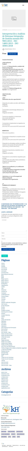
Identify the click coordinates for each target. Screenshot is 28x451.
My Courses (4, 330)
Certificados (5, 446)
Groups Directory (5, 315)
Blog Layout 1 (4, 279)
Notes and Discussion (6, 334)
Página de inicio (5, 340)
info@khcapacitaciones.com (8, 423)
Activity (3, 266)
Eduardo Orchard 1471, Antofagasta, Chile (11, 419)
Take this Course (12, 53)
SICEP (18, 436)
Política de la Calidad (6, 343)
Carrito (3, 286)
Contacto (3, 293)
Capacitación (4, 285)
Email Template (5, 305)
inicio (2, 318)
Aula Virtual (22, 445)
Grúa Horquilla (20, 434)
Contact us (4, 291)
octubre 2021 (4, 383)
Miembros (3, 326)
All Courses (4, 268)
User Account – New (6, 365)
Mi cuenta (3, 324)
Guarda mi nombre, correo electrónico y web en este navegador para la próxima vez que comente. (14, 244)
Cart (2, 288)
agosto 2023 (4, 378)
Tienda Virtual (15, 445)
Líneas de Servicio (5, 319)
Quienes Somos (5, 351)
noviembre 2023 (5, 375)
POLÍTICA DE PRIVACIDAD (8, 346)
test (2, 356)
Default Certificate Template (8, 302)
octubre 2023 (4, 377)
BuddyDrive (4, 283)
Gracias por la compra (6, 312)
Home (2, 316)
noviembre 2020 (5, 385)
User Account (4, 362)
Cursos (3, 301)
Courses (3, 297)
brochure (4, 431)
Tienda (3, 360)
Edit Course (4, 304)
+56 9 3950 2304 (5, 427)
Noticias (4, 445)
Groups (3, 313)
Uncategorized (5, 395)
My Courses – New (6, 332)
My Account (4, 329)
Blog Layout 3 (4, 282)
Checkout (3, 290)
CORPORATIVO (5, 294)
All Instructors (4, 272)
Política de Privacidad (6, 345)
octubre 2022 (4, 380)
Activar (3, 265)
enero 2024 (4, 372)
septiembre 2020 (5, 388)
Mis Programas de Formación (8, 327)
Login (24, 1)
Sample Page (4, 352)
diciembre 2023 (5, 374)
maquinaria (4, 436)
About (2, 263)
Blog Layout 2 (4, 280)
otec (9, 436)
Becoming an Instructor (7, 274)
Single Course (4, 354)
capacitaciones (11, 431)
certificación (19, 431)
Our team (3, 338)
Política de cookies (6, 341)
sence (14, 436)
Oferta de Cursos (5, 337)
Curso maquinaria (5, 434)
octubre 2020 (4, 386)
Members (3, 321)
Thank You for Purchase (7, 357)
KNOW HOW (9, 445)
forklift (13, 434)
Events (3, 307)
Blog (2, 275)
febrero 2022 (4, 381)
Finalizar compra (5, 310)
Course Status (4, 296)
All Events (3, 271)
